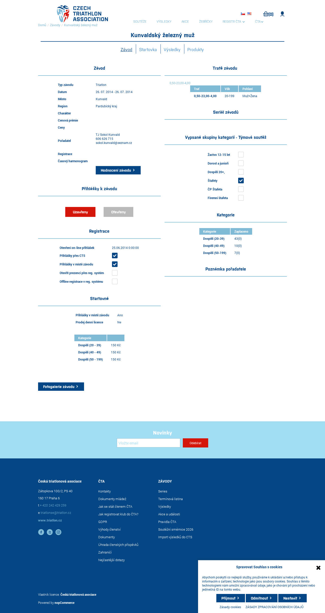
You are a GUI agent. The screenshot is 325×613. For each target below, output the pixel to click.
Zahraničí (105, 552)
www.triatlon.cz (50, 520)
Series (162, 491)
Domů (42, 25)
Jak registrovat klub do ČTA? (118, 514)
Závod (126, 49)
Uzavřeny (80, 212)
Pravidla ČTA (167, 521)
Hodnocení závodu (116, 170)
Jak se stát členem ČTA (115, 506)
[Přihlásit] (282, 14)
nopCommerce (64, 603)
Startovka (148, 49)
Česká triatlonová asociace (78, 594)
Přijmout (228, 598)
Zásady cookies (230, 607)
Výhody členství (109, 529)
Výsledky (172, 49)
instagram (58, 532)
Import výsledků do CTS (175, 537)
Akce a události (169, 514)
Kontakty (104, 491)
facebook (41, 532)
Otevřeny (118, 212)
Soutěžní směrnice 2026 (175, 529)
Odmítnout (259, 598)
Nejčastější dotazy (111, 560)
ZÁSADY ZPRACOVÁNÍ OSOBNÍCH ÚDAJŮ (274, 607)
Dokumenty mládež (112, 499)
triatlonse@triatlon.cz (56, 512)
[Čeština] (244, 14)
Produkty (195, 49)
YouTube (50, 532)
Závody (55, 25)
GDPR (102, 521)
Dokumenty (106, 537)
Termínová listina (170, 499)
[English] (250, 14)
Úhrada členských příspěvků (118, 544)
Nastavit (290, 598)
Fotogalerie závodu (58, 386)
